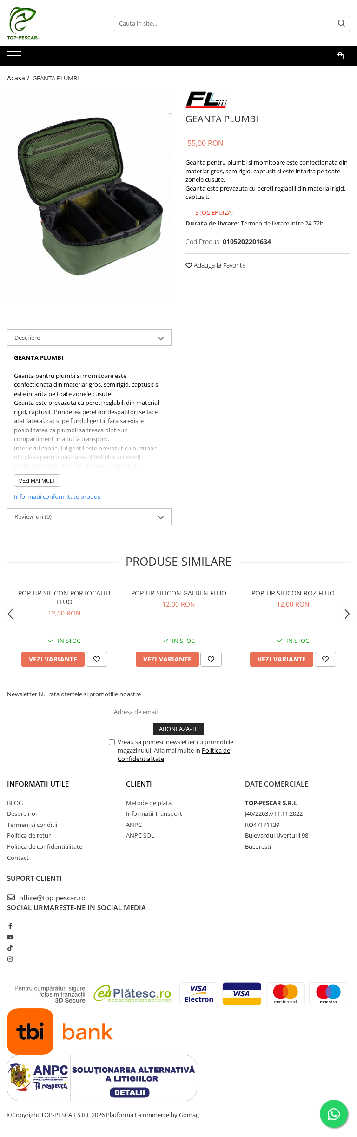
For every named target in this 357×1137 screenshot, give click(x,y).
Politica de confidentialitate (44, 846)
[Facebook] (10, 926)
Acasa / (19, 77)
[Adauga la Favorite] (96, 659)
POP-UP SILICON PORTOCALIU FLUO (64, 597)
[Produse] (15, 58)
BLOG (15, 803)
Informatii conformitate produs (57, 496)
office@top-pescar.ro (51, 897)
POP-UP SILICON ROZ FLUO (293, 592)
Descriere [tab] (27, 337)
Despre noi (22, 813)
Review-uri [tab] (33, 516)
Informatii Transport (154, 813)
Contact (18, 857)
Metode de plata (149, 803)
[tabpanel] (89, 195)
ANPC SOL (140, 835)
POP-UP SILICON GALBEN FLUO (178, 592)
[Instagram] (10, 959)
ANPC (134, 824)
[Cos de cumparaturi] (340, 55)
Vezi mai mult (37, 480)
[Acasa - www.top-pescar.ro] (53, 23)
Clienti (139, 783)
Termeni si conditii (32, 824)
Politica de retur (29, 835)
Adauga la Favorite (219, 265)
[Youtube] (10, 937)
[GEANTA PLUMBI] (89, 195)
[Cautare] (341, 23)
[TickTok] (10, 948)
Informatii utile (38, 783)
